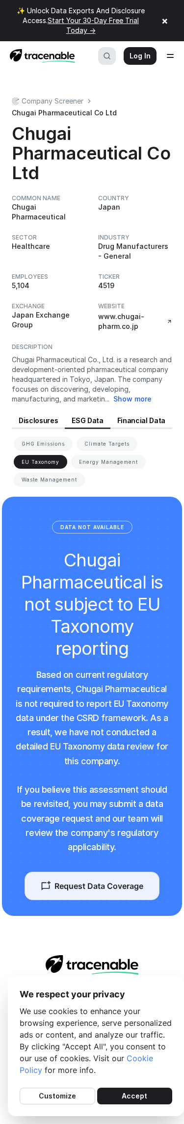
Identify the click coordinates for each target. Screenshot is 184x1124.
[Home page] (39, 56)
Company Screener (52, 101)
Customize (57, 1096)
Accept (134, 1096)
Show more (132, 399)
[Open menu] (170, 56)
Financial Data (141, 420)
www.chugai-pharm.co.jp (121, 321)
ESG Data (87, 420)
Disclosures (38, 420)
